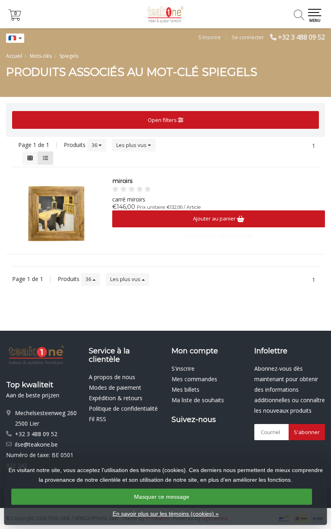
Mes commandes (194, 379)
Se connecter (248, 37)
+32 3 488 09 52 (301, 37)
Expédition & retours (115, 398)
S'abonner (307, 432)
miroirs (122, 181)
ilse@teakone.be (36, 444)
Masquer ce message (161, 496)
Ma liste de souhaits (198, 400)
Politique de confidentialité (123, 408)
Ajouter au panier (215, 218)
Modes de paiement (115, 387)
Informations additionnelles (219, 235)
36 (95, 145)
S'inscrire (209, 37)
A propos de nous (112, 377)
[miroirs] (56, 213)
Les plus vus (132, 145)
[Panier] (14, 18)
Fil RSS (97, 419)
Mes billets (185, 389)
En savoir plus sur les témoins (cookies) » (166, 513)
